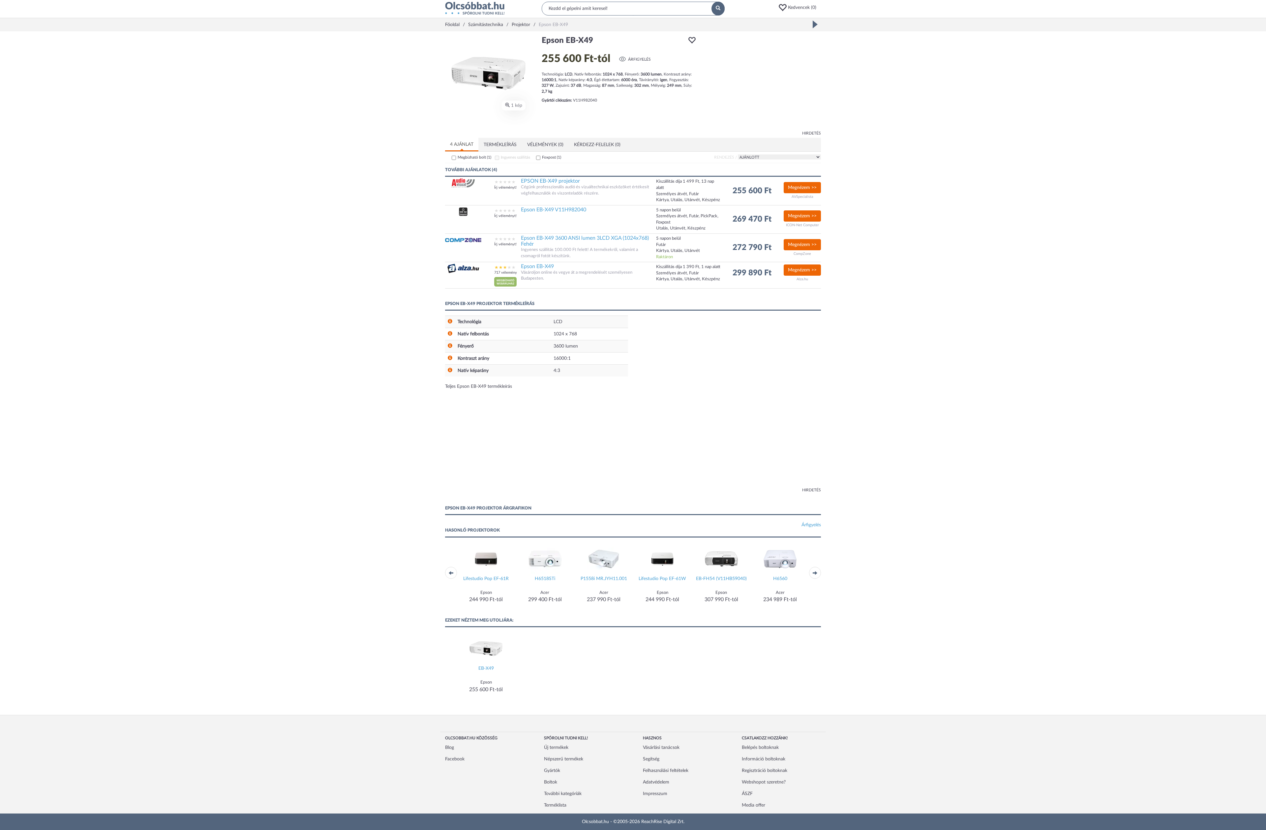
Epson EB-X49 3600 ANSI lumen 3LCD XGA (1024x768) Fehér (585, 241)
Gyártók (552, 770)
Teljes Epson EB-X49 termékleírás (478, 386)
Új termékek (556, 747)
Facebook (455, 759)
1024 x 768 (565, 334)
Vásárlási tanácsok (661, 747)
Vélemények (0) (545, 144)
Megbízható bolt (474, 157)
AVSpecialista (802, 197)
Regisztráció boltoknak (764, 770)
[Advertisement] (761, 82)
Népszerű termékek (563, 759)
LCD (558, 322)
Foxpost (551, 157)
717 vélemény (505, 272)
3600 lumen (566, 346)
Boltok (550, 782)
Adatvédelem (656, 782)
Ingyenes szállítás (515, 157)
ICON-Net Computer (802, 225)
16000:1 (562, 358)
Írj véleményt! (505, 187)
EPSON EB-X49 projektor (550, 181)
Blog (449, 747)
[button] (799, 7)
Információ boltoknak (763, 759)
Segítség (651, 759)
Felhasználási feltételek (665, 770)
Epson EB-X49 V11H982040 (553, 209)
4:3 (557, 370)
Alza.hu (802, 279)
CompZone (802, 254)
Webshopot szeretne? (764, 782)
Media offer (753, 805)
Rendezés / (725, 157)
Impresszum (655, 793)
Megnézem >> (802, 187)
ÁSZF (747, 793)
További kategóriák (563, 793)
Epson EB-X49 (537, 266)
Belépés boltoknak (760, 747)
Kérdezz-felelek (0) (597, 144)
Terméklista (555, 805)
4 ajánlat (461, 144)
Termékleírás (500, 144)
